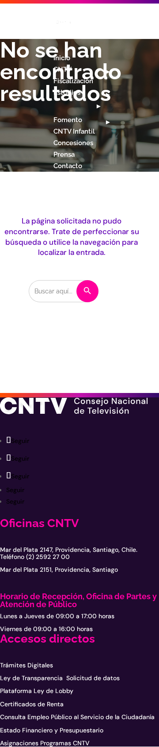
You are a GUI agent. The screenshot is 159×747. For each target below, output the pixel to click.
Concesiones (73, 143)
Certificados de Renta (32, 704)
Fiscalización (73, 81)
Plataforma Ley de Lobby (36, 691)
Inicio (61, 58)
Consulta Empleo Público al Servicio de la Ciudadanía (77, 717)
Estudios (66, 92)
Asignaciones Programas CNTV (45, 743)
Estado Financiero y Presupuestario (51, 730)
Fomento (67, 120)
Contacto (67, 166)
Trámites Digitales (26, 665)
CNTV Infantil (74, 131)
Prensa (64, 154)
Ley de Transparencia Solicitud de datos (60, 678)
